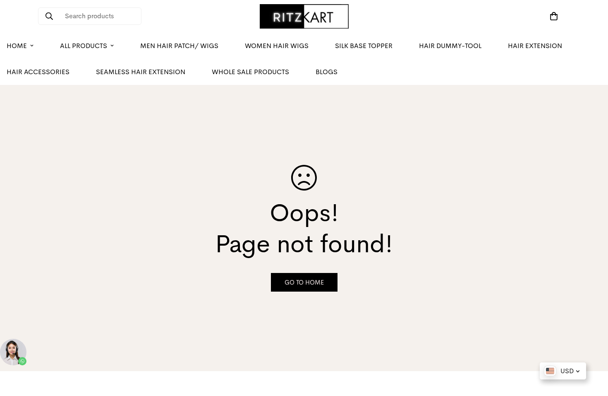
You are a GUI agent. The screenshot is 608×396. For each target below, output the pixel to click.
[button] (552, 16)
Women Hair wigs (277, 45)
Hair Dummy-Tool (450, 45)
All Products (83, 45)
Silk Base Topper (364, 45)
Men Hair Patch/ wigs (179, 45)
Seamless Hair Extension (140, 72)
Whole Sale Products (250, 72)
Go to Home (304, 282)
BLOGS (327, 72)
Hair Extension (535, 45)
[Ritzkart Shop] (304, 16)
